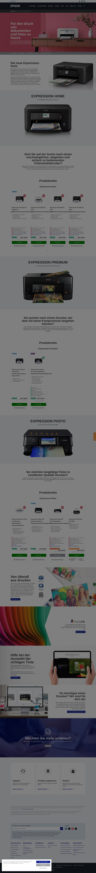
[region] (26, 865)
